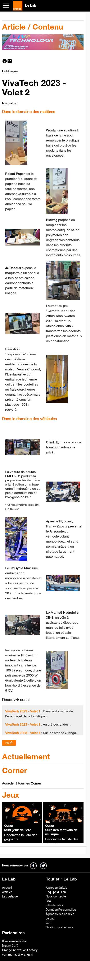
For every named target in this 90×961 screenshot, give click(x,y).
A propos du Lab (56, 887)
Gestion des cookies (59, 927)
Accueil (7, 887)
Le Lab (50, 918)
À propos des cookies (60, 914)
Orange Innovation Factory (19, 950)
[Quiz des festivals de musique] (63, 822)
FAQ (48, 901)
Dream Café (10, 945)
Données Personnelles (61, 909)
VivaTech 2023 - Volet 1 (22, 711)
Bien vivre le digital (14, 941)
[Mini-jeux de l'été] (22, 822)
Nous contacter (56, 896)
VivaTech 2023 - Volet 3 (22, 724)
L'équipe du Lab (56, 892)
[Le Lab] (17, 5)
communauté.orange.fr (17, 954)
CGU (48, 923)
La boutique (10, 896)
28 (7, 743)
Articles (7, 892)
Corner (36, 783)
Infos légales (54, 905)
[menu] (7, 5)
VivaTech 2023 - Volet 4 (22, 733)
